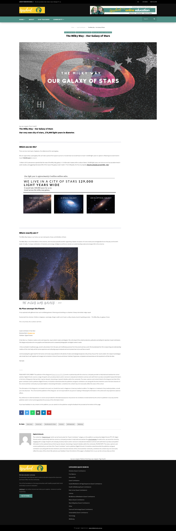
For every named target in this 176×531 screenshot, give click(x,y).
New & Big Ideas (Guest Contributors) (101, 32)
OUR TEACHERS (44, 19)
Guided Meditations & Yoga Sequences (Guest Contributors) (85, 484)
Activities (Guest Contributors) (77, 471)
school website (92, 439)
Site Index (145, 1)
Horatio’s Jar (31, 333)
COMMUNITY (58, 19)
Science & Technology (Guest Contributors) (81, 509)
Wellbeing (80, 424)
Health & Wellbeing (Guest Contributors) (80, 487)
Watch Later (153, 1)
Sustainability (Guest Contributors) (78, 513)
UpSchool (22, 489)
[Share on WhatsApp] (32, 412)
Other (70, 506)
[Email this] (38, 412)
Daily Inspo (29, 424)
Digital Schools (38, 434)
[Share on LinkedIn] (43, 412)
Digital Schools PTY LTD (58, 374)
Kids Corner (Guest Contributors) (78, 490)
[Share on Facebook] (21, 412)
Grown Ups (38, 424)
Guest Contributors (81, 27)
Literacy (71, 493)
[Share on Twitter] (27, 412)
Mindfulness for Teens (50, 424)
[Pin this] (49, 412)
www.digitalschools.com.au (95, 528)
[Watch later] (138, 2)
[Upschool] (32, 10)
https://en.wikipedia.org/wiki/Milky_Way (98, 165)
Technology (72, 516)
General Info (72, 477)
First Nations (72, 474)
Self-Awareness (70, 424)
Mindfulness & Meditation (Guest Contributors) (82, 496)
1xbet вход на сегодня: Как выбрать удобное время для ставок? (49, 2)
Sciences (61, 424)
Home (72, 27)
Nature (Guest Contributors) (83, 32)
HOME (21, 19)
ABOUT (31, 19)
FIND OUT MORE (25, 496)
